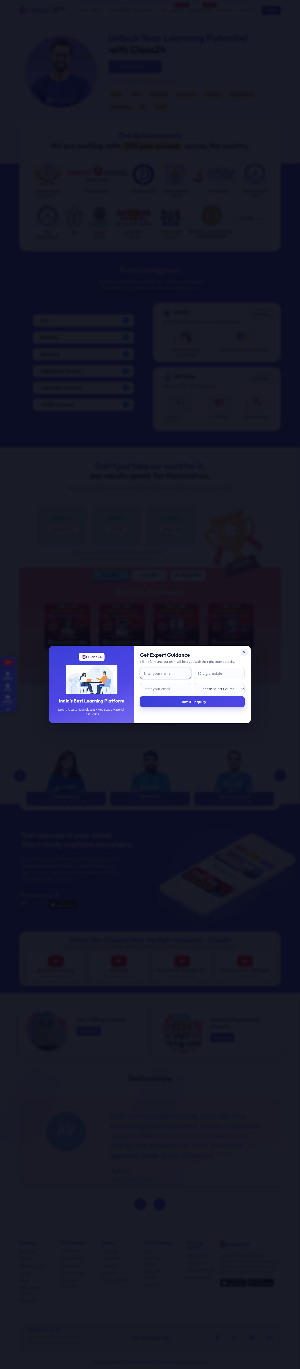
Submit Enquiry (192, 701)
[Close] (244, 652)
